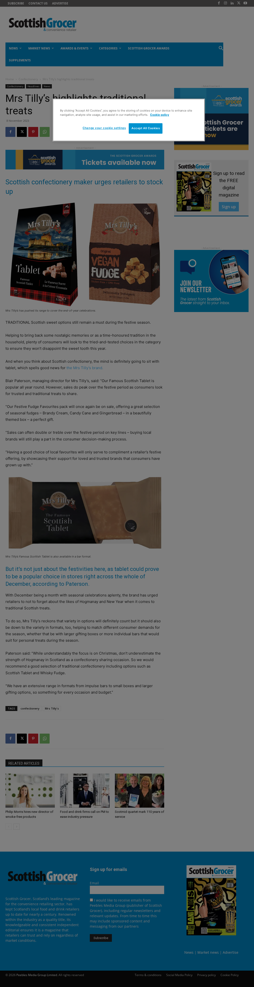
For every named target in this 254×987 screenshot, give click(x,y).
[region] (129, 120)
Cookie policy (159, 115)
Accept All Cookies (145, 128)
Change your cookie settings (104, 128)
